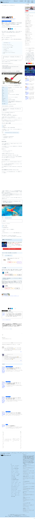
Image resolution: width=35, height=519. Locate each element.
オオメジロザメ (13, 471)
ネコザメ (12, 485)
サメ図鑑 (25, 1)
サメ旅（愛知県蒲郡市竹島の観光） (15, 479)
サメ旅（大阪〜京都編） (13, 478)
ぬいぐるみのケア (17, 465)
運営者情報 (32, 2)
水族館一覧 (28, 1)
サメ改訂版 (6, 285)
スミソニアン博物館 (28, 461)
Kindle (17, 288)
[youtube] (7, 317)
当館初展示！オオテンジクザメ (26, 497)
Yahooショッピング (19, 262)
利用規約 (18, 452)
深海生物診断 (27, 458)
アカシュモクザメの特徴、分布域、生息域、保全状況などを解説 (31, 93)
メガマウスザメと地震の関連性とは (10, 425)
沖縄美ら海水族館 (13, 496)
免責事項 (21, 452)
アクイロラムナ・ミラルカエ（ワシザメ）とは (7, 44)
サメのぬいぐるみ (13, 475)
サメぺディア (15, 514)
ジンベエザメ (12, 482)
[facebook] (10, 29)
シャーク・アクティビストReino (21, 514)
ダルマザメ (16, 482)
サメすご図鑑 (6, 272)
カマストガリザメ (17, 472)
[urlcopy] (15, 29)
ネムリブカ (15, 485)
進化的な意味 (5, 49)
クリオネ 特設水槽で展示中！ (26, 481)
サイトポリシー (29, 452)
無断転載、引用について (14, 452)
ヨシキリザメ (15, 493)
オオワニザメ (17, 471)
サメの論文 (24, 463)
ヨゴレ (12, 493)
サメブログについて (9, 452)
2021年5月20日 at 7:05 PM (10, 354)
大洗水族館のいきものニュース (27, 464)
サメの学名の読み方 (21, 1)
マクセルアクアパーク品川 (14, 489)
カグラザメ (12, 472)
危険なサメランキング (16, 1)
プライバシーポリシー (25, 452)
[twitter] (8, 29)
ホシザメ (19, 485)
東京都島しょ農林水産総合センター (28, 457)
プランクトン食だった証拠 (6, 48)
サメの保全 (32, 1)
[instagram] (6, 317)
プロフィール (28, 2)
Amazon (12, 288)
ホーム (1, 452)
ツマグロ (20, 482)
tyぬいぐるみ (12, 465)
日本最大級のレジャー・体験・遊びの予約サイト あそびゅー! (8, 18)
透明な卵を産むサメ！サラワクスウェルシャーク (28, 465)
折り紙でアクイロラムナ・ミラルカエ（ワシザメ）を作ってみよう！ (9, 52)
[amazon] (31, 63)
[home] (8, 317)
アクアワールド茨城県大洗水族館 (14, 468)
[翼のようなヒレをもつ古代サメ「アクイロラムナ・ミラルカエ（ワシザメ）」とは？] (12, 29)
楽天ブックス (7, 288)
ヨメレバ (7, 286)
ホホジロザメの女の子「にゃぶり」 (15, 486)
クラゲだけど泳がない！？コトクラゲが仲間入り (28, 486)
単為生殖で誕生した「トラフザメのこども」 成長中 (28, 492)
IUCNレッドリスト (27, 460)
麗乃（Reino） (3, 356)
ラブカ (18, 493)
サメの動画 (17, 475)
